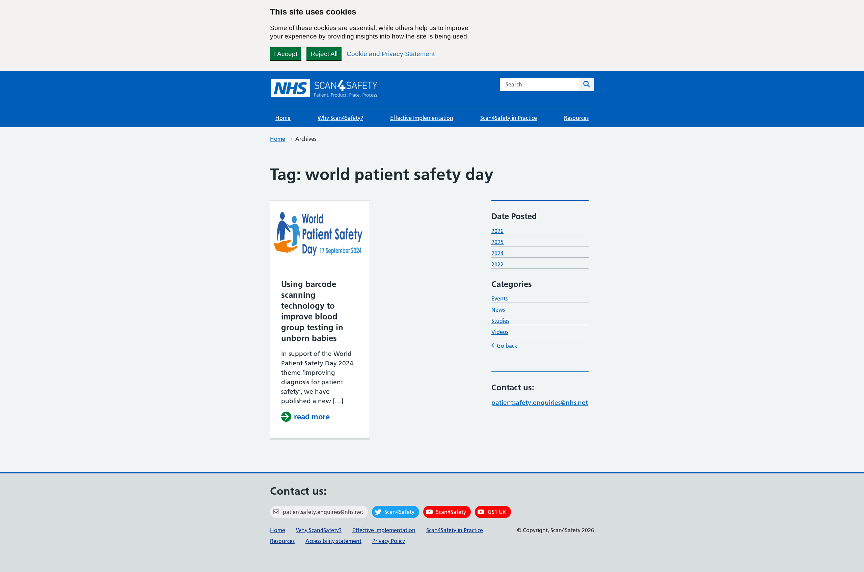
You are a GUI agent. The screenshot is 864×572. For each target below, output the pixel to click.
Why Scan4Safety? (340, 117)
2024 (497, 253)
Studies (500, 320)
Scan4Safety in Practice (508, 117)
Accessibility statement (333, 541)
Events (499, 298)
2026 (497, 231)
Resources (576, 117)
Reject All (324, 53)
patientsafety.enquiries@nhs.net (539, 403)
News (498, 309)
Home (283, 117)
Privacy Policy (388, 541)
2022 (497, 264)
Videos (499, 332)
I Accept (285, 53)
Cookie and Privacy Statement (391, 54)
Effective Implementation (421, 117)
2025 (497, 242)
